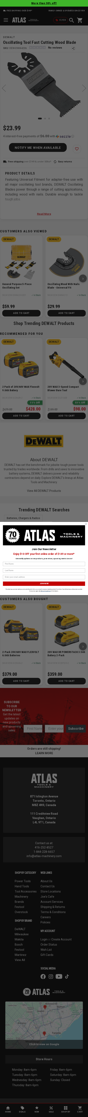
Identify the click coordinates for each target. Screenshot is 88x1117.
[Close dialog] (86, 524)
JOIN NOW (44, 584)
